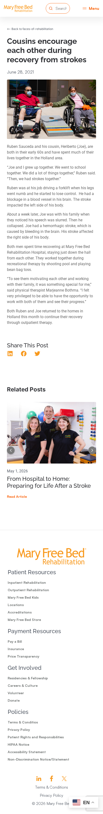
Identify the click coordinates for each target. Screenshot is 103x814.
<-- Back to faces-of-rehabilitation (30, 29)
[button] (91, 8)
